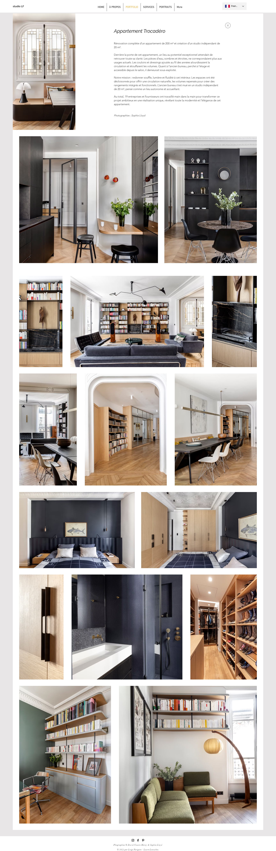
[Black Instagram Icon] (133, 840)
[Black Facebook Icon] (138, 840)
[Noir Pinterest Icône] (143, 840)
